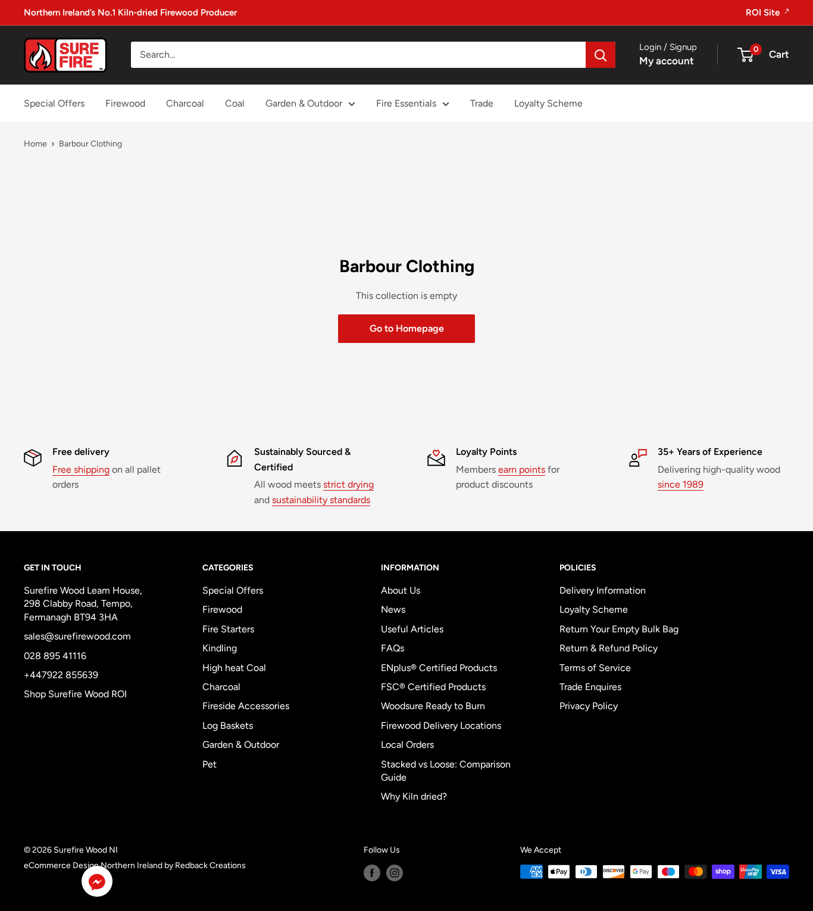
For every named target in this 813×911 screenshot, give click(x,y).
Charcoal (185, 103)
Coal (235, 103)
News (393, 609)
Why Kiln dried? (414, 796)
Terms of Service (595, 667)
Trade (481, 103)
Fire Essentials (406, 103)
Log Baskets (227, 725)
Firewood (125, 103)
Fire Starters (228, 629)
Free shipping (81, 469)
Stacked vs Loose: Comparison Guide (446, 771)
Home (35, 144)
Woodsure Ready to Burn (433, 706)
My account (666, 61)
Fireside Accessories (245, 706)
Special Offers (54, 103)
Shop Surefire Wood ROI (75, 694)
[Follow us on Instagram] (394, 873)
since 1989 (680, 484)
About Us (400, 590)
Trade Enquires (590, 686)
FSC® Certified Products (433, 686)
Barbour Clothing (90, 144)
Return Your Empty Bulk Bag (618, 629)
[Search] (600, 55)
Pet (209, 764)
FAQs (392, 648)
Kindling (219, 648)
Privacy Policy (588, 706)
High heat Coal (234, 667)
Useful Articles (412, 629)
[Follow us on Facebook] (372, 873)
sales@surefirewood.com (77, 636)
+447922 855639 (61, 675)
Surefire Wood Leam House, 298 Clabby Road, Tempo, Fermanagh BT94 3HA (83, 604)
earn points (521, 469)
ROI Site (764, 12)
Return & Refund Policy (608, 648)
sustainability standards (321, 500)
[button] (97, 884)
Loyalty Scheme (548, 103)
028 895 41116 (55, 656)
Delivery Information (602, 590)
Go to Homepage (407, 328)
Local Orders (407, 744)
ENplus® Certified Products (439, 667)
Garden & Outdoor (303, 103)
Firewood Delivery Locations (441, 725)
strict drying (348, 484)
